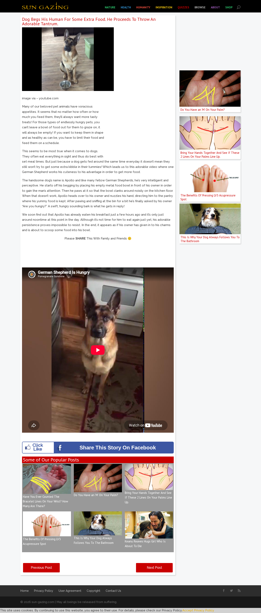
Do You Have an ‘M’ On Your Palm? (96, 495)
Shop (228, 7)
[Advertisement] (139, 124)
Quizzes (183, 7)
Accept (187, 610)
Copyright (93, 590)
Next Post (154, 568)
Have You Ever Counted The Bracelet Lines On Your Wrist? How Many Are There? (45, 501)
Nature (110, 7)
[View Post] (47, 491)
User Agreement (70, 590)
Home (24, 590)
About (215, 7)
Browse (200, 7)
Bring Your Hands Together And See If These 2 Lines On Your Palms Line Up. (148, 497)
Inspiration (164, 7)
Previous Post (41, 568)
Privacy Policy (43, 590)
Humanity (143, 7)
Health (126, 7)
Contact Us (113, 590)
